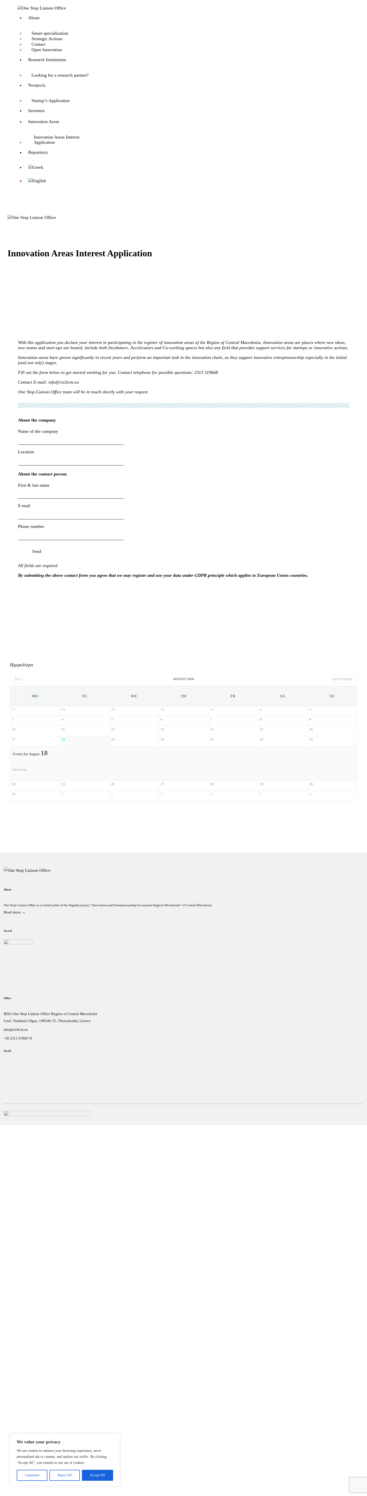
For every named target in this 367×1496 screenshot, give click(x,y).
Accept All (97, 1475)
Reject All (65, 1475)
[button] (10, 229)
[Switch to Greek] (169, 167)
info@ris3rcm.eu (16, 1030)
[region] (65, 1460)
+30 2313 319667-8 (18, 1038)
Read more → (14, 912)
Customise (32, 1475)
